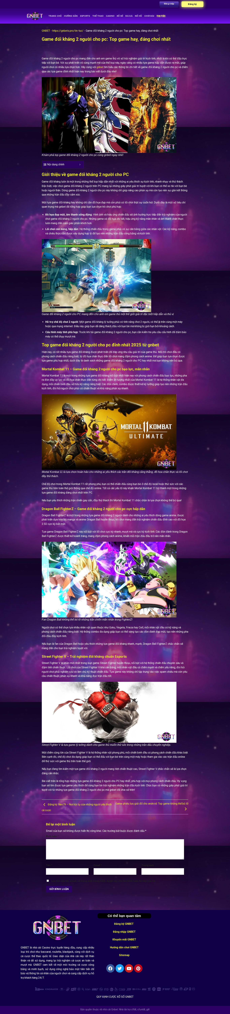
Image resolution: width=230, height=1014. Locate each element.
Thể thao (98, 16)
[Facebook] (110, 968)
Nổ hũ (138, 16)
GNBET (46, 30)
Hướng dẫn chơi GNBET (124, 947)
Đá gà (128, 16)
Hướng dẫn (71, 16)
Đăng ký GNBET (124, 923)
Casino (110, 16)
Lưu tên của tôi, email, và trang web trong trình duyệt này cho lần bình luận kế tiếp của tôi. (103, 881)
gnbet (100, 67)
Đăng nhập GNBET (124, 931)
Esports (85, 16)
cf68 (133, 1009)
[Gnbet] (35, 16)
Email (98, 865)
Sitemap (124, 955)
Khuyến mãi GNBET (124, 939)
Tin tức (161, 16)
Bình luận (52, 836)
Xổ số (120, 16)
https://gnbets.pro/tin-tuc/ (67, 30)
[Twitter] (120, 968)
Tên (49, 865)
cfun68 (141, 1009)
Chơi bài (149, 16)
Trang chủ (55, 16)
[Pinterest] (138, 968)
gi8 (148, 1009)
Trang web (147, 865)
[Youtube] (129, 968)
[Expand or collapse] (80, 164)
